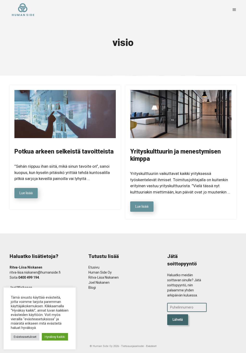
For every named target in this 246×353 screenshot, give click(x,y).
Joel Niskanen (99, 282)
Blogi (92, 287)
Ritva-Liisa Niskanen (103, 277)
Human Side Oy (100, 272)
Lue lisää (26, 193)
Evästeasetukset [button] (25, 337)
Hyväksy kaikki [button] (55, 337)
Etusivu (93, 267)
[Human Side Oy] (23, 9)
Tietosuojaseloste (132, 346)
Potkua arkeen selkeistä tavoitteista (64, 151)
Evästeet (151, 346)
